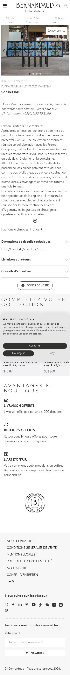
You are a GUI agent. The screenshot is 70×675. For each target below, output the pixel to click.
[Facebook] (13, 604)
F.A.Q (10, 581)
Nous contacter (20, 541)
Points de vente (38, 285)
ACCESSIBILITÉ (17, 568)
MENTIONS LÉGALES (21, 554)
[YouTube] (33, 604)
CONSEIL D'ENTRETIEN (22, 575)
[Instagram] (6, 604)
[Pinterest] (26, 604)
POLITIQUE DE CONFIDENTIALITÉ (29, 561)
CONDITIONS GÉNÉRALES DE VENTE (32, 547)
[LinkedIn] (20, 604)
